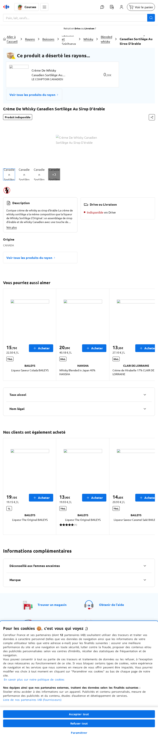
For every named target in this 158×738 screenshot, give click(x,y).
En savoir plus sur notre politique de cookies (34, 679)
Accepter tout (79, 714)
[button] (44, 7)
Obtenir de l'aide (111, 605)
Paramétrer (79, 733)
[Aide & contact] (102, 7)
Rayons (30, 39)
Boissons (48, 39)
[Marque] (145, 580)
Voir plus (11, 227)
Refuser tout (79, 723)
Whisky (88, 39)
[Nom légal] (145, 409)
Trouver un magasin (52, 605)
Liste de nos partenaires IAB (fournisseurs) (32, 700)
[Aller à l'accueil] (6, 7)
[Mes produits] (112, 7)
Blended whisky (106, 39)
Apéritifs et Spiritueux (69, 39)
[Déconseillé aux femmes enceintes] (145, 566)
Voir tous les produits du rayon (32, 95)
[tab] (9, 174)
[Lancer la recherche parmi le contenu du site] (151, 17)
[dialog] (79, 679)
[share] (152, 117)
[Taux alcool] (145, 395)
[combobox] (79, 18)
